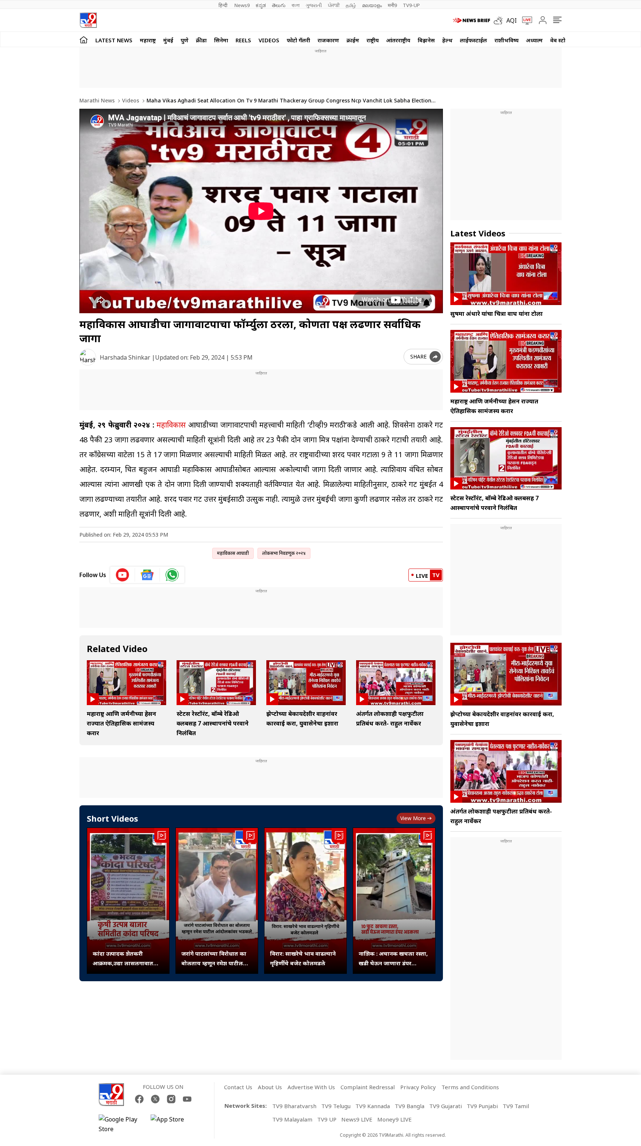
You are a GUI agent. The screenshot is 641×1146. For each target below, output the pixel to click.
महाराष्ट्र (148, 40)
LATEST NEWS (113, 40)
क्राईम (352, 40)
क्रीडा (201, 40)
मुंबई (168, 40)
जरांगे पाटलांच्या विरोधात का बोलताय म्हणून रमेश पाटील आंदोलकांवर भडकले (213, 959)
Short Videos (112, 818)
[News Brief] (471, 20)
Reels (243, 40)
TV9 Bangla (409, 1106)
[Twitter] (155, 1099)
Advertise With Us (311, 1087)
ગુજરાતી (314, 5)
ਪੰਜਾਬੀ (334, 5)
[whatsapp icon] (172, 575)
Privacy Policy (418, 1087)
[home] (83, 39)
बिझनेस (426, 40)
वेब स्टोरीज (562, 40)
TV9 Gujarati (445, 1106)
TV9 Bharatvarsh (294, 1106)
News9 (242, 5)
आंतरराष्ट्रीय (398, 40)
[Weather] (500, 20)
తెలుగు (279, 5)
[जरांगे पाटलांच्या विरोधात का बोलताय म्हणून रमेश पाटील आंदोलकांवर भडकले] (217, 901)
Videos (269, 40)
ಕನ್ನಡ (261, 5)
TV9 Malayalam (292, 1119)
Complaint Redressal (368, 1087)
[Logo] (88, 20)
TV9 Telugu (336, 1106)
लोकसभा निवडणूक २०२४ (284, 553)
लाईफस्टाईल (473, 40)
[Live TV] (524, 20)
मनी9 (392, 5)
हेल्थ (447, 40)
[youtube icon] (122, 575)
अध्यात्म (534, 40)
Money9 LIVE (394, 1119)
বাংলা (296, 5)
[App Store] (173, 1124)
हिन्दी (223, 5)
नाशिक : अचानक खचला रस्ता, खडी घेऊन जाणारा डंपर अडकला (393, 959)
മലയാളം (372, 5)
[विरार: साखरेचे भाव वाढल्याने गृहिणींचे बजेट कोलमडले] (305, 901)
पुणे (184, 40)
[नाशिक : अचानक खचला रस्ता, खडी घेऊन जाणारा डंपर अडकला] (394, 901)
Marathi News (97, 100)
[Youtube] (187, 1099)
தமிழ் (351, 5)
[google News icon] (147, 575)
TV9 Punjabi (482, 1106)
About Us (270, 1087)
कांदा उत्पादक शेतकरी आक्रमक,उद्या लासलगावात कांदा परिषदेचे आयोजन (123, 959)
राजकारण (328, 40)
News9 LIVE (356, 1119)
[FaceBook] (139, 1099)
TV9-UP (411, 5)
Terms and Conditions (470, 1087)
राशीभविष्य (506, 40)
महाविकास (171, 425)
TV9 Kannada (372, 1106)
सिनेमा (221, 40)
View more (413, 818)
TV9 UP (326, 1119)
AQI (511, 20)
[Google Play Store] (121, 1124)
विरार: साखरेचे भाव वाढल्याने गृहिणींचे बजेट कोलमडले (303, 958)
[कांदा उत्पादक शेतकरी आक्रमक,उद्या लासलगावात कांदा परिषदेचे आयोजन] (128, 901)
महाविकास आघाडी (233, 553)
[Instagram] (171, 1099)
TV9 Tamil (516, 1106)
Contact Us (238, 1087)
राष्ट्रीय (372, 40)
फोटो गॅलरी (298, 40)
